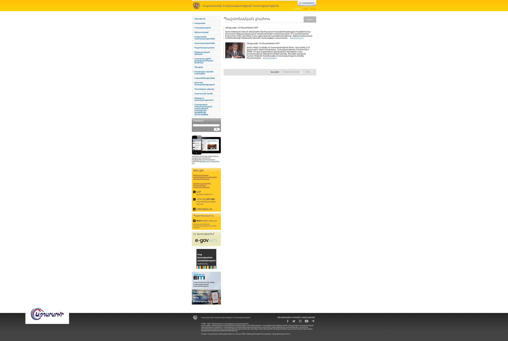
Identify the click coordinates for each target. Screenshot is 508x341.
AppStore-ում (204, 161)
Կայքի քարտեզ (308, 317)
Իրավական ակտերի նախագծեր (203, 73)
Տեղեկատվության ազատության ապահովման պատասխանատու (205, 177)
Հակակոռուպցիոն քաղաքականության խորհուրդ (203, 61)
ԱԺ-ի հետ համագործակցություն (204, 84)
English (305, 9)
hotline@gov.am (204, 209)
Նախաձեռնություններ (204, 78)
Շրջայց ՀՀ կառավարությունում (203, 99)
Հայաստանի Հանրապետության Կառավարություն (236, 5)
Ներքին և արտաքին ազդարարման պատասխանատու (202, 185)
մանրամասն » (297, 38)
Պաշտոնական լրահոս (204, 48)
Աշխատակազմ (201, 32)
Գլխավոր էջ (199, 19)
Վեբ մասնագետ (284, 317)
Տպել (308, 72)
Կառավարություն (202, 28)
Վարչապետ (199, 23)
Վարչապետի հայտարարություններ (204, 38)
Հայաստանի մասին (203, 94)
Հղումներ (296, 317)
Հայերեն (297, 9)
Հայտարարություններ (204, 43)
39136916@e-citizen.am (206, 221)
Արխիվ (309, 19)
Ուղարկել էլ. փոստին (291, 72)
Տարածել (274, 72)
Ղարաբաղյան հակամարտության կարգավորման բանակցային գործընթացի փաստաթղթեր (203, 109)
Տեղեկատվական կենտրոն (202, 53)
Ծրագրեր (198, 67)
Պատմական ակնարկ (204, 89)
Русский (313, 9)
